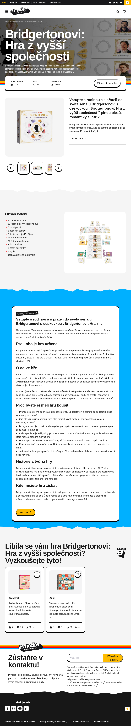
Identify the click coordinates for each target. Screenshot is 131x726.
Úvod (7, 22)
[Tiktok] (117, 2)
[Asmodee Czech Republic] (20, 11)
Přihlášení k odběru (113, 658)
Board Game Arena (39, 2)
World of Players (55, 2)
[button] (23, 168)
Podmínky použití (101, 721)
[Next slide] (58, 167)
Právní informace (81, 721)
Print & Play (25, 2)
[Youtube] (121, 2)
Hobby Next (14, 2)
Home (4, 2)
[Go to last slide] (10, 167)
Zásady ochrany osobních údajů (54, 721)
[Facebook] (110, 2)
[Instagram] (114, 2)
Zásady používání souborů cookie (20, 721)
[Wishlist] (124, 11)
